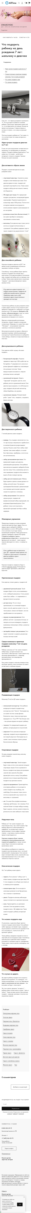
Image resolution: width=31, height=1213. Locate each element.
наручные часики (12, 567)
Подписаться (15, 1108)
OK (20, 1204)
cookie (12, 1203)
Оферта (4, 1191)
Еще (16, 1065)
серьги (19, 525)
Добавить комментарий (20, 1087)
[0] (25, 3)
